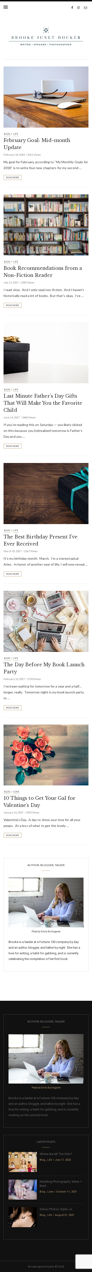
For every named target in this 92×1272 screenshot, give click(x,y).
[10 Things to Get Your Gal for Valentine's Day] (46, 754)
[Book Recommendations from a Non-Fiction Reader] (46, 224)
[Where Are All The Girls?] (22, 1162)
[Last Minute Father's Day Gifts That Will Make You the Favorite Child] (46, 352)
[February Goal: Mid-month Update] (46, 97)
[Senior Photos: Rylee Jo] (22, 1217)
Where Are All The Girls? (56, 1154)
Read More (12, 177)
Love (16, 791)
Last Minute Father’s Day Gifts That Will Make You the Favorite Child (43, 403)
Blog (7, 134)
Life (15, 134)
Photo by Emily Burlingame (46, 931)
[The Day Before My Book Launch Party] (46, 621)
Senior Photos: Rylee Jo (56, 1209)
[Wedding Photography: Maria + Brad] (22, 1189)
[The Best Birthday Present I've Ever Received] (46, 493)
